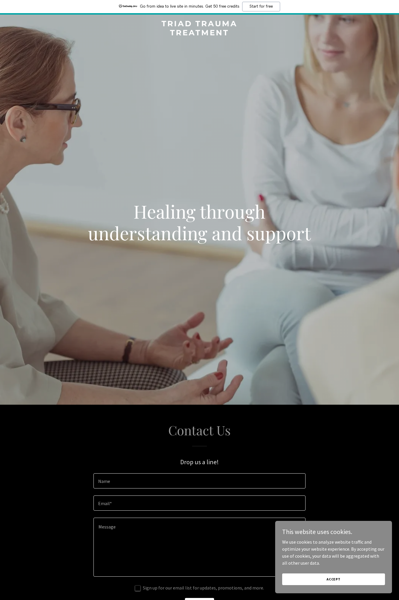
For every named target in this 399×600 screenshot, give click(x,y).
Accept (334, 579)
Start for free (261, 6)
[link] (199, 33)
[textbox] (199, 480)
